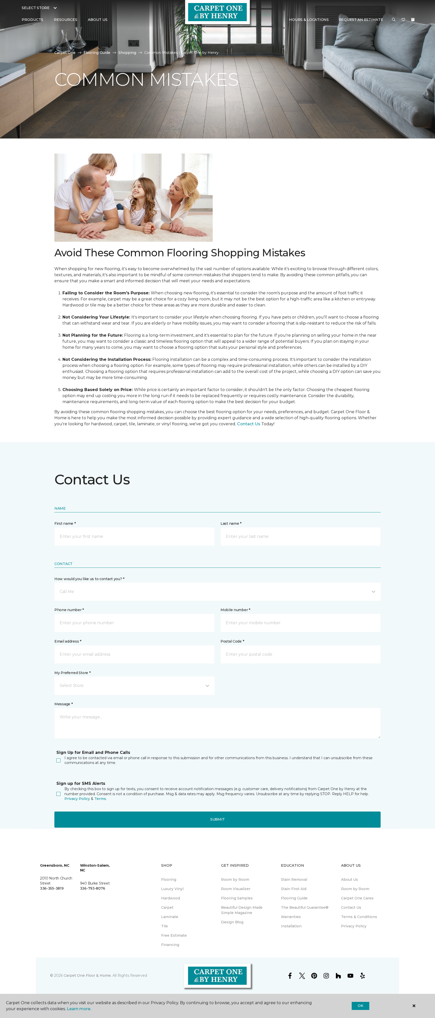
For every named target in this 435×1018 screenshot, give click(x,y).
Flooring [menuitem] (168, 879)
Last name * (231, 523)
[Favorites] (403, 19)
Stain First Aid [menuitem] (293, 889)
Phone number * (69, 610)
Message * (63, 704)
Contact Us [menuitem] (351, 907)
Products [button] (32, 19)
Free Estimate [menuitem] (174, 935)
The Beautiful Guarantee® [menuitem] (305, 907)
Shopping (127, 52)
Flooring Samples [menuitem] (237, 898)
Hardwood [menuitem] (170, 898)
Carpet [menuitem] (167, 907)
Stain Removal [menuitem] (294, 879)
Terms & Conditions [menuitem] (359, 917)
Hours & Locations (309, 19)
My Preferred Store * (72, 673)
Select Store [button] (36, 8)
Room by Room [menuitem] (235, 879)
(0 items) (413, 19)
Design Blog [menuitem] (232, 922)
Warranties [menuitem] (291, 917)
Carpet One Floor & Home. (88, 975)
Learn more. (79, 1008)
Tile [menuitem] (164, 926)
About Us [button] (97, 19)
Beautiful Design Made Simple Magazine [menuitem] (242, 910)
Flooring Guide (97, 52)
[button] (393, 19)
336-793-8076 (92, 888)
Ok (360, 1005)
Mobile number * (235, 610)
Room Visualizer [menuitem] (235, 889)
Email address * (67, 641)
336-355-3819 (52, 888)
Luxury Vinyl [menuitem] (172, 889)
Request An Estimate (361, 19)
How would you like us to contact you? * (89, 579)
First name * (65, 523)
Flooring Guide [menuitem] (294, 898)
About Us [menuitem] (349, 879)
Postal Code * (232, 641)
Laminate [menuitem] (169, 917)
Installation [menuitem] (291, 926)
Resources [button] (65, 19)
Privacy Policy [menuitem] (354, 926)
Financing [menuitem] (170, 944)
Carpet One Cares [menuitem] (357, 898)
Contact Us (248, 424)
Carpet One (65, 52)
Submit (217, 819)
